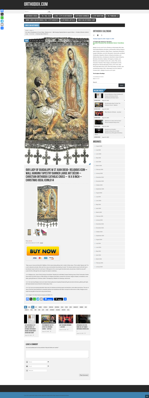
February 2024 (99, 263)
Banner (40, 307)
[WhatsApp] (2, 17)
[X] (2, 14)
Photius (105, 47)
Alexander (114, 68)
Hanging (81, 307)
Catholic (45, 307)
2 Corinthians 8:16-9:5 (98, 76)
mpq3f (42, 40)
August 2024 (99, 239)
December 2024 (100, 224)
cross (62, 307)
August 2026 (99, 146)
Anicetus (99, 47)
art (36, 307)
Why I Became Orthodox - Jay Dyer (113, 112)
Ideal (32, 310)
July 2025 (98, 196)
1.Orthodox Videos (31, 16)
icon (86, 307)
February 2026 (99, 169)
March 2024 (99, 259)
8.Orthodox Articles (68, 20)
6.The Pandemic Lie (112, 16)
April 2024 (98, 255)
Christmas (57, 307)
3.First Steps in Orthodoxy (63, 16)
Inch (35, 310)
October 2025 (99, 185)
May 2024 (98, 251)
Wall (68, 310)
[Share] (2, 28)
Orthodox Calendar (102, 31)
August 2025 (99, 192)
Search (95, 82)
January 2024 (99, 266)
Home (26, 30)
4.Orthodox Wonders (82, 16)
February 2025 (99, 216)
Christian (51, 307)
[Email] (2, 24)
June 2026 (98, 154)
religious (58, 310)
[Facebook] (2, 10)
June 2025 (98, 200)
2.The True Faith (45, 16)
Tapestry (63, 310)
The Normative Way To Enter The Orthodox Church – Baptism (47, 327)
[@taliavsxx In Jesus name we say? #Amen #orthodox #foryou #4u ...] (83, 319)
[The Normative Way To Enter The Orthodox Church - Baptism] (48, 319)
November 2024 (100, 227)
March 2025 (99, 212)
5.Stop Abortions (98, 16)
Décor (66, 307)
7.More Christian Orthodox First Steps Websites (42, 20)
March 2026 (99, 165)
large (47, 310)
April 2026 (98, 161)
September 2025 (100, 189)
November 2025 (100, 181)
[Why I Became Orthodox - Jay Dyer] (66, 319)
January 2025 (99, 220)
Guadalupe (76, 307)
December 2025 (100, 177)
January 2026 (99, 173)
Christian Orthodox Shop (86, 20)
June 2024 (98, 247)
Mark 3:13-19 (96, 78)
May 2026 (98, 157)
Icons (31, 30)
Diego (70, 307)
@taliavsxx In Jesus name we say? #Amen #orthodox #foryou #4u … (83, 328)
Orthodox (52, 310)
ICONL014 (27, 310)
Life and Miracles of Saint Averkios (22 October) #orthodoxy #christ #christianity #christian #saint (30, 329)
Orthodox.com (36, 4)
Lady (43, 310)
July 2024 (98, 243)
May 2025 (98, 204)
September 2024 (100, 235)
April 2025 (98, 208)
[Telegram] (2, 21)
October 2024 (99, 231)
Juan (39, 310)
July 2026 (98, 150)
